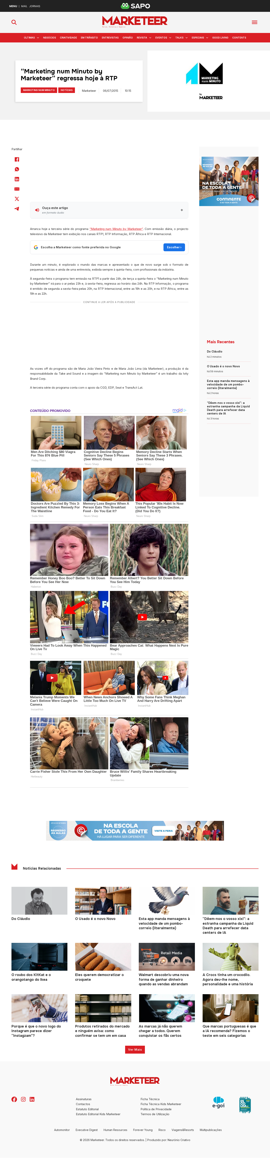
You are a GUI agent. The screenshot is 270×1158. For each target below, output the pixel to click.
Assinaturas (84, 1099)
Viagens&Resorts (183, 1130)
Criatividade (68, 37)
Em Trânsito (89, 37)
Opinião (128, 37)
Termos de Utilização (155, 1114)
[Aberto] (254, 22)
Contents (239, 37)
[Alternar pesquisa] (14, 22)
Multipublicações (211, 1130)
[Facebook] (17, 159)
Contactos (83, 1104)
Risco (162, 1130)
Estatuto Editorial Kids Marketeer (98, 1114)
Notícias (67, 90)
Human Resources (115, 1130)
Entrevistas (110, 37)
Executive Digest (87, 1130)
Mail (24, 6)
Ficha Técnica (150, 1099)
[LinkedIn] (17, 179)
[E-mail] (17, 189)
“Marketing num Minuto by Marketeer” (116, 229)
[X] (17, 199)
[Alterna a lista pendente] (38, 38)
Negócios (49, 37)
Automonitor (62, 1130)
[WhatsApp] (17, 169)
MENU (13, 6)
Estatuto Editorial (87, 1109)
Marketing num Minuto (39, 90)
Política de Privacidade (156, 1109)
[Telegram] (17, 209)
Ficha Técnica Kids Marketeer (161, 1104)
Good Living (220, 37)
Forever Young (143, 1130)
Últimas (29, 37)
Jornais (34, 6)
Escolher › (174, 247)
